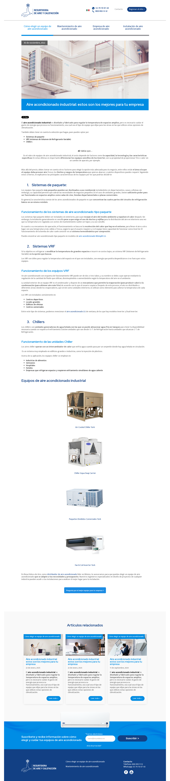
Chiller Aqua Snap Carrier (85, 473)
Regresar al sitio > (137, 9)
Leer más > (53, 698)
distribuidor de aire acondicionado (62, 574)
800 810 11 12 (137, 764)
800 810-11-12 (101, 11)
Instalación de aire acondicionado (133, 27)
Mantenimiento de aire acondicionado (69, 27)
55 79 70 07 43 (102, 8)
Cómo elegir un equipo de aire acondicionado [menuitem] (85, 761)
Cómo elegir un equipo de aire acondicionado (37, 27)
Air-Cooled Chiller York (85, 427)
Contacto (119, 9)
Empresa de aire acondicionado (101, 27)
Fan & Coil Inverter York (85, 565)
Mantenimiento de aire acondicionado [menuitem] (82, 766)
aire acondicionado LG (76, 311)
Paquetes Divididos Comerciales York (85, 519)
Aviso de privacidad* (94, 746)
